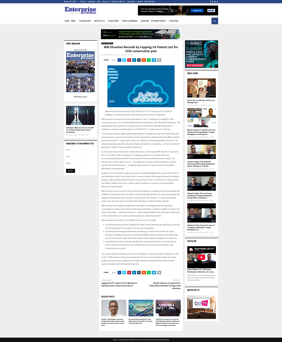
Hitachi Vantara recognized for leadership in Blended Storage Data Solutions (165, 285)
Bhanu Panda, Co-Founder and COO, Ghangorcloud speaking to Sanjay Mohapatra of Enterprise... (201, 132)
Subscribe (131, 2)
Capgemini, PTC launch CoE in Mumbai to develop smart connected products (119, 284)
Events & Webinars (129, 21)
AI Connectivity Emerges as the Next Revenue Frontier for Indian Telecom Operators (140, 321)
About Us (105, 2)
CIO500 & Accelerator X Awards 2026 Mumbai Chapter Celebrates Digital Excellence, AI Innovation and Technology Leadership (168, 322)
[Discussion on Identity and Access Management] (201, 88)
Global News (113, 21)
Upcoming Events (158, 21)
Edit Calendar (150, 2)
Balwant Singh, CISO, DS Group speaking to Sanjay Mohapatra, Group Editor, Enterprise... (199, 195)
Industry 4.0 (99, 21)
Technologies (85, 21)
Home (67, 21)
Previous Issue (80, 97)
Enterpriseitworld (164, 340)
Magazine (145, 21)
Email (68, 156)
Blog (99, 2)
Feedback (91, 2)
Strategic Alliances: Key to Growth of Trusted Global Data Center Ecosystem (80, 130)
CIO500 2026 (173, 21)
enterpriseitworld (108, 55)
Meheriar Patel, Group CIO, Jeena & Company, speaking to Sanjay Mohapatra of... (201, 227)
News (73, 21)
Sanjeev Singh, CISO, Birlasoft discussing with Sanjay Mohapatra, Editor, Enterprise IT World (201, 164)
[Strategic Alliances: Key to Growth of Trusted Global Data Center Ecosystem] (80, 115)
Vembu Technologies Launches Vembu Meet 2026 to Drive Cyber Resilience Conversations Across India (113, 322)
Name (68, 150)
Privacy (83, 2)
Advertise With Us (118, 2)
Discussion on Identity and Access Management (201, 101)
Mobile (68, 163)
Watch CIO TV (193, 290)
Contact (140, 2)
